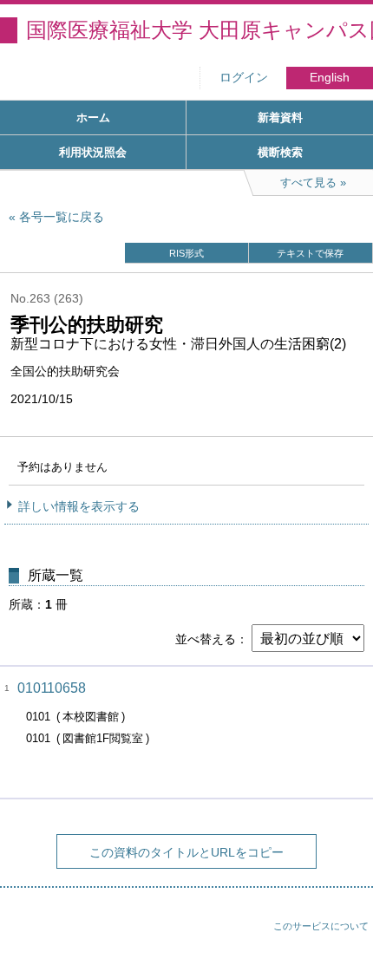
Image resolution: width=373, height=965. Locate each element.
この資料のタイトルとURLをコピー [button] (186, 852)
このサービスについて (321, 926)
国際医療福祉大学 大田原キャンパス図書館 (199, 30)
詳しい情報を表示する (79, 506)
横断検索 (280, 152)
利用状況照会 (93, 152)
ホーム (93, 117)
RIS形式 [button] (186, 253)
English (330, 77)
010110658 (51, 688)
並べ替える (205, 639)
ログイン (243, 77)
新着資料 (280, 117)
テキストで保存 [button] (310, 253)
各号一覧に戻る (61, 217)
